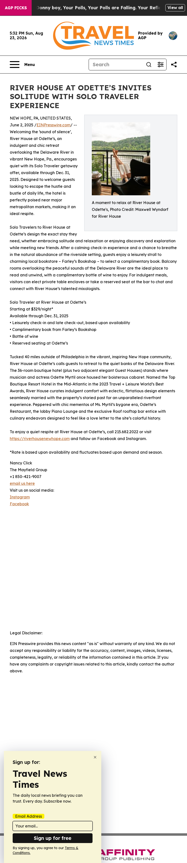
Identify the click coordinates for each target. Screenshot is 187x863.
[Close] (95, 757)
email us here (22, 483)
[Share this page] (173, 64)
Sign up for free (52, 838)
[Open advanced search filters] (160, 64)
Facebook (19, 503)
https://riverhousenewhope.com (40, 438)
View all (175, 7)
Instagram (20, 497)
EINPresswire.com (53, 124)
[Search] (149, 64)
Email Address (28, 816)
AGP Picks (16, 7)
